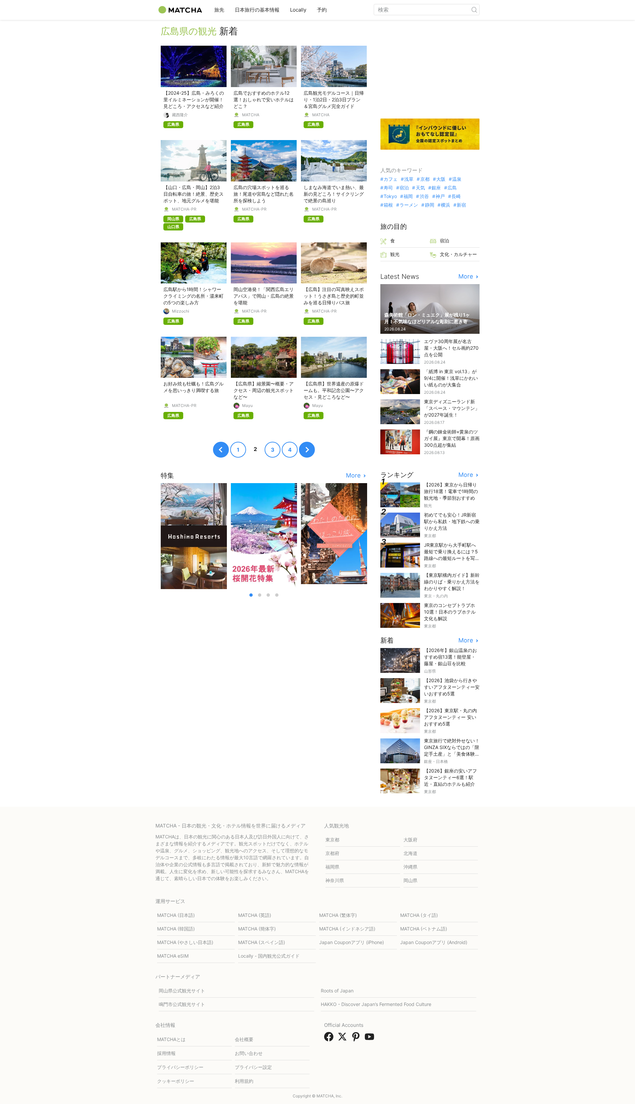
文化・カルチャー (458, 254)
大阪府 (410, 839)
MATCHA (250, 115)
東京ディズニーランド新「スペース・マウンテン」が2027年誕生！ (452, 408)
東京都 (332, 839)
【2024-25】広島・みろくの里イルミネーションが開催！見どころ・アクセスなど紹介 (193, 99)
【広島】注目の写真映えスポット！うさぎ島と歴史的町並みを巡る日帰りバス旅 (334, 295)
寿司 (388, 187)
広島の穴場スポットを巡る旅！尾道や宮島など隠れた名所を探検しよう (263, 193)
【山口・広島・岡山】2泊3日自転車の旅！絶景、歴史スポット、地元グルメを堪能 (193, 193)
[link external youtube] (371, 1038)
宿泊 (404, 187)
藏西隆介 (180, 115)
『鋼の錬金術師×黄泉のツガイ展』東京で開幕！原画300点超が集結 (452, 438)
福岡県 (332, 867)
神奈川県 (334, 880)
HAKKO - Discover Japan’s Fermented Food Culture (376, 1004)
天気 (420, 187)
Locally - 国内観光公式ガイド (269, 956)
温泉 (456, 179)
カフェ (391, 179)
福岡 (408, 196)
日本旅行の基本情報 (257, 10)
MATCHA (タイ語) (419, 915)
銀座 (436, 187)
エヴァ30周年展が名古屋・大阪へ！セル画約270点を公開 (451, 347)
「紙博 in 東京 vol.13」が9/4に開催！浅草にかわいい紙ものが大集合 (451, 378)
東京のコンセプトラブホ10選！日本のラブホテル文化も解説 (450, 611)
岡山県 (410, 880)
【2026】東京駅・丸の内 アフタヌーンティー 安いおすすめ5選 (450, 717)
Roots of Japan (337, 990)
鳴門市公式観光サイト (182, 1004)
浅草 (408, 179)
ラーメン (409, 205)
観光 (395, 254)
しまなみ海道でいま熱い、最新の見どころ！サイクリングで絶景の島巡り (334, 193)
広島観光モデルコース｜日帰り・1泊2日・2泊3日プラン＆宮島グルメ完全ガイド (334, 99)
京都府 (332, 853)
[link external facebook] (330, 1038)
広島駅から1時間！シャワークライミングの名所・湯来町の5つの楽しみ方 (193, 295)
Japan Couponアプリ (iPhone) (351, 942)
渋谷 (424, 196)
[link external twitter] (344, 1038)
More (354, 475)
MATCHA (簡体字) (257, 928)
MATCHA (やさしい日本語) (185, 942)
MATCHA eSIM (173, 956)
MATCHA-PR (184, 209)
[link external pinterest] (357, 1038)
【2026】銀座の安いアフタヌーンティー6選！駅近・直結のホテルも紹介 (450, 777)
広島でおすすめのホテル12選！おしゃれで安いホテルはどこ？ (263, 99)
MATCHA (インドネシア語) (347, 928)
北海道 (410, 853)
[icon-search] (474, 10)
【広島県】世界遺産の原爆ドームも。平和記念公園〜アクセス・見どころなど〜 (334, 390)
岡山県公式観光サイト (182, 990)
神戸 (440, 196)
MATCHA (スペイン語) (261, 942)
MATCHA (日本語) (176, 915)
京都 (424, 179)
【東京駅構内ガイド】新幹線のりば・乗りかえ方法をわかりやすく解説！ (452, 581)
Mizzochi (180, 311)
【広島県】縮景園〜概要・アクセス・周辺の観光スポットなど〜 (263, 390)
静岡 (429, 205)
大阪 (440, 179)
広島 (452, 187)
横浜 (445, 205)
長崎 (456, 196)
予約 (322, 10)
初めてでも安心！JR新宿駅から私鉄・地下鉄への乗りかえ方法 (452, 521)
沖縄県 (410, 867)
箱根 (388, 205)
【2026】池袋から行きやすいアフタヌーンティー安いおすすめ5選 (452, 686)
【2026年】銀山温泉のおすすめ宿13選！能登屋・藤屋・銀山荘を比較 (450, 656)
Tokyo (390, 196)
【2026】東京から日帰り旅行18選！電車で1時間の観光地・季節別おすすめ (451, 491)
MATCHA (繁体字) (338, 915)
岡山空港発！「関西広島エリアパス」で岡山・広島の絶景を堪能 (263, 295)
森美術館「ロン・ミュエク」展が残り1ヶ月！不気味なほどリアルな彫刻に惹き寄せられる (428, 321)
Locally (298, 10)
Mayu (247, 406)
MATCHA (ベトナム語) (423, 928)
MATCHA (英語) (254, 915)
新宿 (461, 205)
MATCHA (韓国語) (176, 928)
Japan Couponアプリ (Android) (433, 942)
